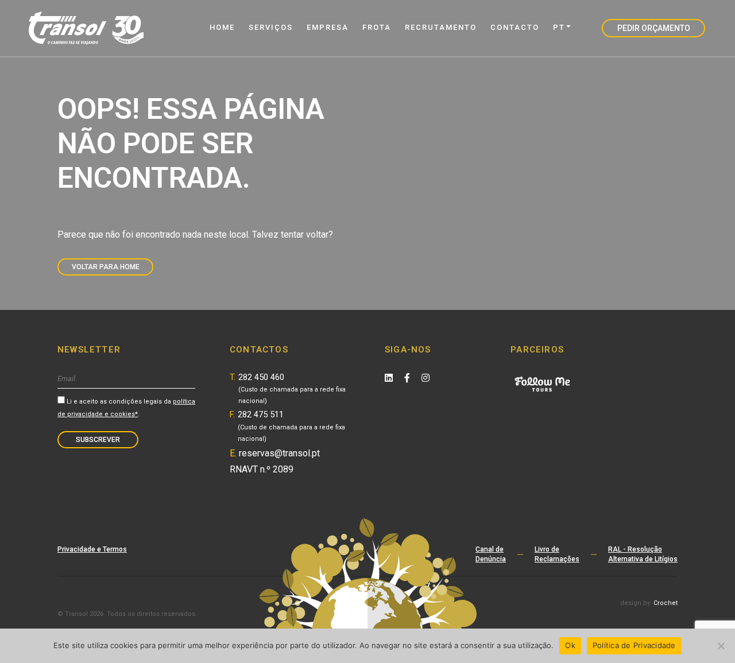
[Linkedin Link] (389, 378)
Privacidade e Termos (92, 549)
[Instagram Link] (425, 378)
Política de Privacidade (634, 645)
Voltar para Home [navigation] (106, 267)
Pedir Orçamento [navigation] (653, 28)
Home (222, 27)
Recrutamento (441, 27)
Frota (376, 27)
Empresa (328, 27)
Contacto (514, 27)
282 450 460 (292, 389)
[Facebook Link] (407, 378)
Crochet (665, 603)
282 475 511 (291, 426)
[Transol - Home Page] (86, 28)
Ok (570, 645)
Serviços (271, 27)
